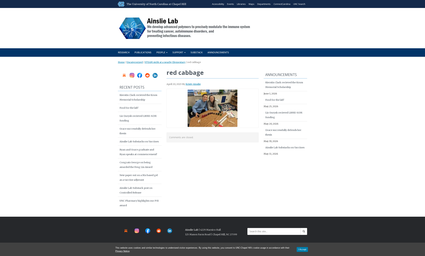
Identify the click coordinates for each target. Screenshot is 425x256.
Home (121, 62)
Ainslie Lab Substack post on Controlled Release (136, 190)
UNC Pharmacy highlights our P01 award (139, 203)
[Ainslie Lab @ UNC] (186, 27)
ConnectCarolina (282, 3)
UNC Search (299, 3)
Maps (251, 3)
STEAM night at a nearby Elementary (165, 62)
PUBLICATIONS (142, 52)
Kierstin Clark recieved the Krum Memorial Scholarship (138, 97)
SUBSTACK (197, 52)
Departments (264, 3)
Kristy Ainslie (193, 84)
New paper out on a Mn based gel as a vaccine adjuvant (139, 177)
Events (230, 3)
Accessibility (218, 3)
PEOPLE (161, 52)
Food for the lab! (129, 107)
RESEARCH (123, 52)
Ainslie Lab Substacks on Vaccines (139, 141)
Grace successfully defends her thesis (138, 131)
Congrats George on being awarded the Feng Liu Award (136, 165)
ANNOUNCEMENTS (218, 52)
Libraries (241, 3)
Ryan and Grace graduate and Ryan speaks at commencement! (138, 152)
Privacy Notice (122, 251)
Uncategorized (135, 62)
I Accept (302, 249)
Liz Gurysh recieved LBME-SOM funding (138, 118)
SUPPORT (178, 52)
